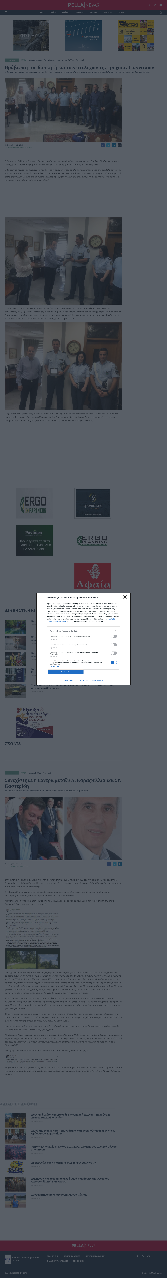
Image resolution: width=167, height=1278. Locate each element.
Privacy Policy (97, 680)
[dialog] (83, 639)
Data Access (83, 680)
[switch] (114, 636)
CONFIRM (65, 672)
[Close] (125, 597)
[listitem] (83, 631)
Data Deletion (69, 680)
